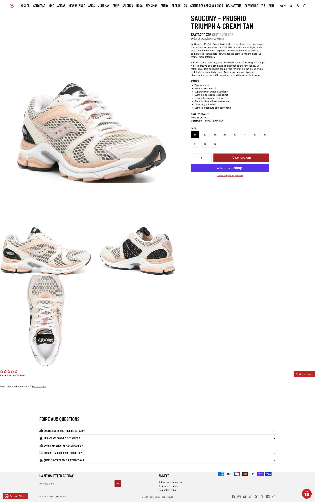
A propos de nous (168, 486)
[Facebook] (233, 497)
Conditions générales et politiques (157, 497)
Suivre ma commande (170, 482)
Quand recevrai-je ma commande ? (63, 445)
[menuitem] (271, 6)
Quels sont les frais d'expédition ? (64, 460)
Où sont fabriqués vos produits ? (63, 453)
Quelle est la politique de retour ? (64, 430)
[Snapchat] (274, 497)
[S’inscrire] (118, 483)
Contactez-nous (167, 490)
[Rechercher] (290, 5)
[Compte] (297, 5)
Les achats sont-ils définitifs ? (62, 438)
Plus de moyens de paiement (230, 175)
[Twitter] (256, 497)
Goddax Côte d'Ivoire (57, 496)
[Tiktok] (250, 497)
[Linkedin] (268, 497)
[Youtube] (245, 497)
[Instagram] (239, 497)
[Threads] (262, 497)
